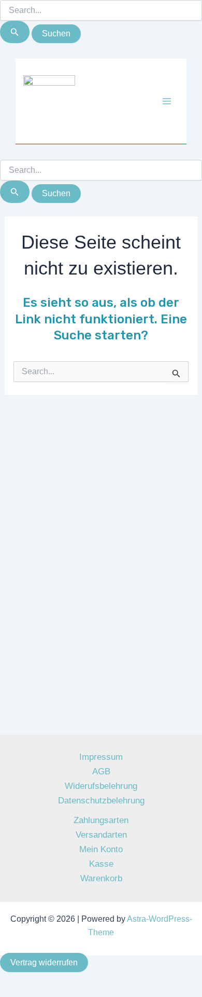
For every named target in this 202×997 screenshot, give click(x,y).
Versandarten (101, 835)
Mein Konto (101, 849)
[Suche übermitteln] (15, 32)
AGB (101, 771)
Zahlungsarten (101, 820)
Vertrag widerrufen (44, 962)
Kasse (101, 864)
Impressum (101, 757)
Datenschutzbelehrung (101, 800)
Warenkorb (101, 878)
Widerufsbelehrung (101, 786)
